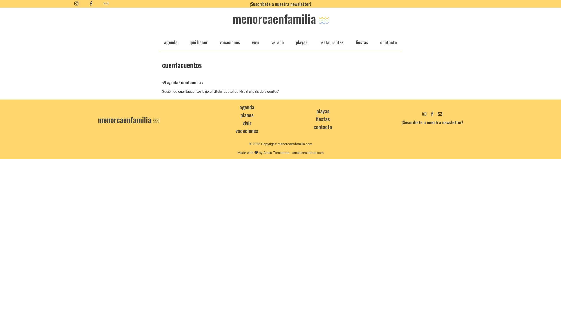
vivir (255, 42)
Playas (322, 111)
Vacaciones (247, 131)
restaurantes (332, 42)
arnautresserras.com (308, 153)
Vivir (247, 123)
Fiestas (323, 119)
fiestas (362, 42)
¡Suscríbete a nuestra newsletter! (280, 3)
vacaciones (230, 42)
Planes (247, 115)
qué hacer (199, 42)
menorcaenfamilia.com (295, 144)
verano (278, 42)
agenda (171, 42)
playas (301, 42)
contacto (323, 127)
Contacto (388, 42)
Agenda (172, 82)
